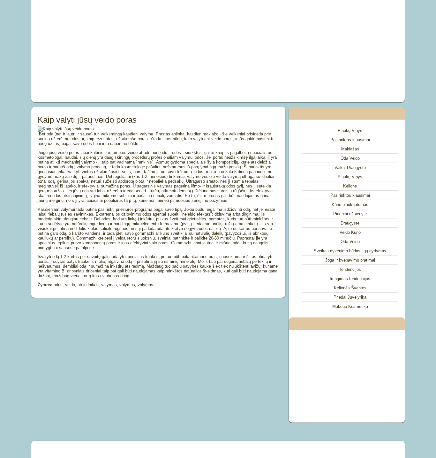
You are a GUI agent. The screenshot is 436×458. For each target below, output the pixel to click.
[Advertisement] (146, 51)
